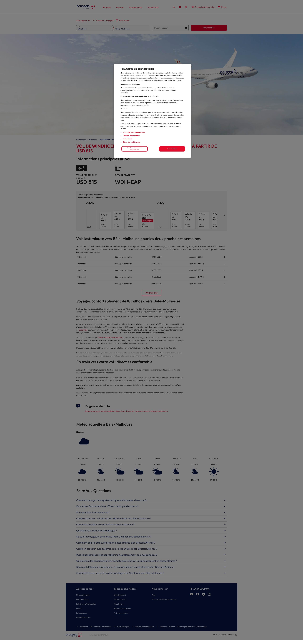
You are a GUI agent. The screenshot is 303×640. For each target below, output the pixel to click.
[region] (152, 111)
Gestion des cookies (131, 136)
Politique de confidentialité (134, 132)
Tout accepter (172, 149)
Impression (127, 139)
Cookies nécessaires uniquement (134, 148)
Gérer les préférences (131, 142)
